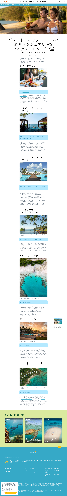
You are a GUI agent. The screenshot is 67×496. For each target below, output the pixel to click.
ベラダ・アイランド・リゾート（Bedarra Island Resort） (31, 142)
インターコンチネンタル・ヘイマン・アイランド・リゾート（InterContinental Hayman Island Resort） (31, 192)
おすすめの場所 (7, 4)
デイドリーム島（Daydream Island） (27, 350)
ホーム (2, 4)
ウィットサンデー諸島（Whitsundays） (27, 194)
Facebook (28, 470)
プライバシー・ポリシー (47, 471)
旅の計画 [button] (44, 1)
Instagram (37, 470)
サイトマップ (47, 475)
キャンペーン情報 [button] (23, 1)
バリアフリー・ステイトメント (47, 474)
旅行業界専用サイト (57, 470)
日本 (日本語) (7, 471)
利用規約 (46, 472)
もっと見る (12, 462)
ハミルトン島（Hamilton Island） (29, 186)
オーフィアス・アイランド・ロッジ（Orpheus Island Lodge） (32, 243)
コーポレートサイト (57, 471)
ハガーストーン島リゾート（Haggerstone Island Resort (31, 306)
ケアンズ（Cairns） (26, 91)
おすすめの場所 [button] (32, 1)
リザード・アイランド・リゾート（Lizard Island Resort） (32, 399)
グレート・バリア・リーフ (26, 398)
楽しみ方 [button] (39, 1)
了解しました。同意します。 (10, 492)
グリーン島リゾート (23, 95)
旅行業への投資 (56, 474)
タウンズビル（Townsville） (28, 239)
